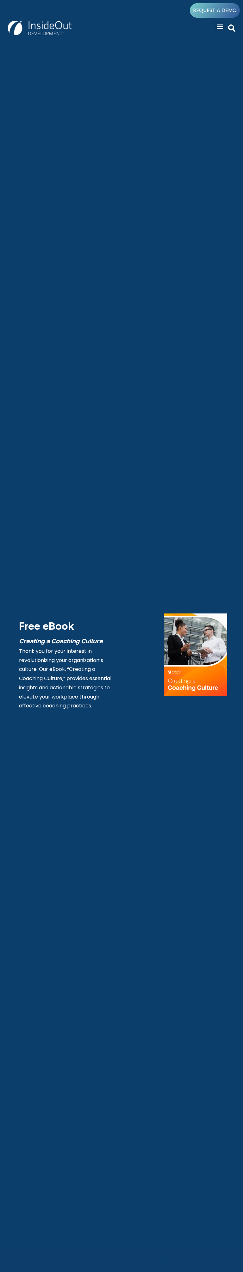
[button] (220, 26)
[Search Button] (232, 29)
